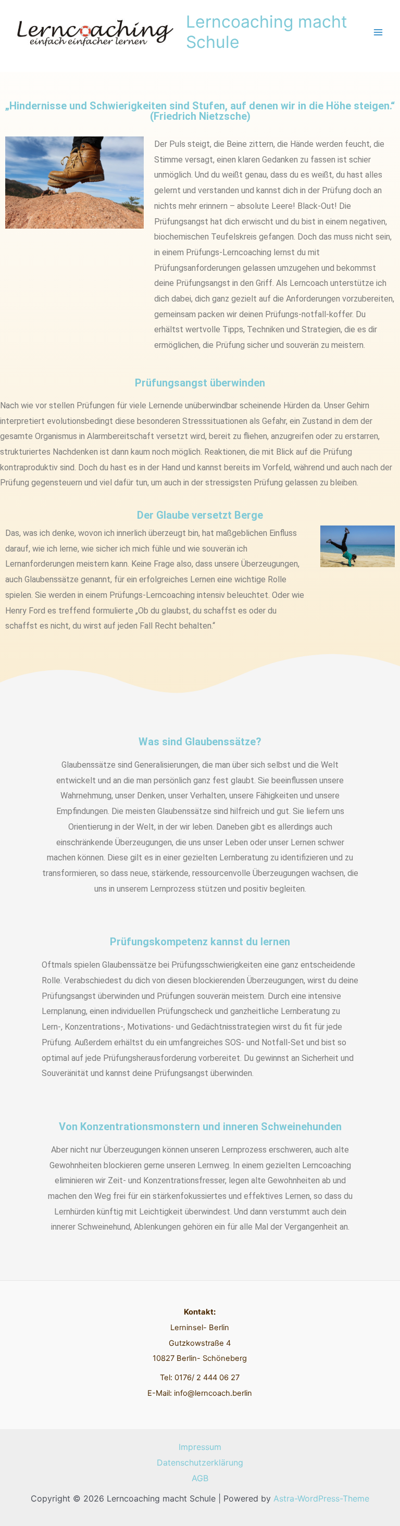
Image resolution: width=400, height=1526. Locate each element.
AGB (200, 1478)
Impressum (200, 1447)
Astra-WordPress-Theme (321, 1498)
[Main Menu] (378, 32)
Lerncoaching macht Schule (266, 31)
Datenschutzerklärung (200, 1462)
